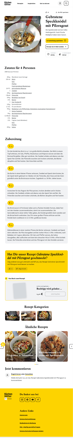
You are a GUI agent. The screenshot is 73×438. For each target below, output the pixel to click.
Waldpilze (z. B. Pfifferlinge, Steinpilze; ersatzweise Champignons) (33, 109)
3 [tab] (37, 364)
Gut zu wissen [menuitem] (44, 3)
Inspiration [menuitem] (31, 3)
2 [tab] (36, 364)
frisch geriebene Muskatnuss (21, 86)
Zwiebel (14, 91)
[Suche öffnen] (66, 3)
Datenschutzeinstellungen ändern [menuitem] (31, 431)
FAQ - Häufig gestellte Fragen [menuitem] (30, 427)
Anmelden (29, 374)
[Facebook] (38, 399)
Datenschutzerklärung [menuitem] (27, 419)
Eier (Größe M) (16, 102)
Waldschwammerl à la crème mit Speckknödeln (51, 354)
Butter (14, 100)
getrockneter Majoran (19, 88)
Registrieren (16, 374)
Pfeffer (14, 84)
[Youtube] (32, 399)
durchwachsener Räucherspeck (22, 93)
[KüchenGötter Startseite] (8, 3)
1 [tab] (35, 364)
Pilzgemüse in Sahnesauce (20, 355)
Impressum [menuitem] (24, 415)
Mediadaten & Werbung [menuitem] (28, 423)
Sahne (14, 127)
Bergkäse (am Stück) (18, 97)
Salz (13, 81)
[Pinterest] (27, 399)
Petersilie (15, 95)
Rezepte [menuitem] (20, 3)
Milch (13, 79)
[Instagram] (22, 399)
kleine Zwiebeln (17, 111)
